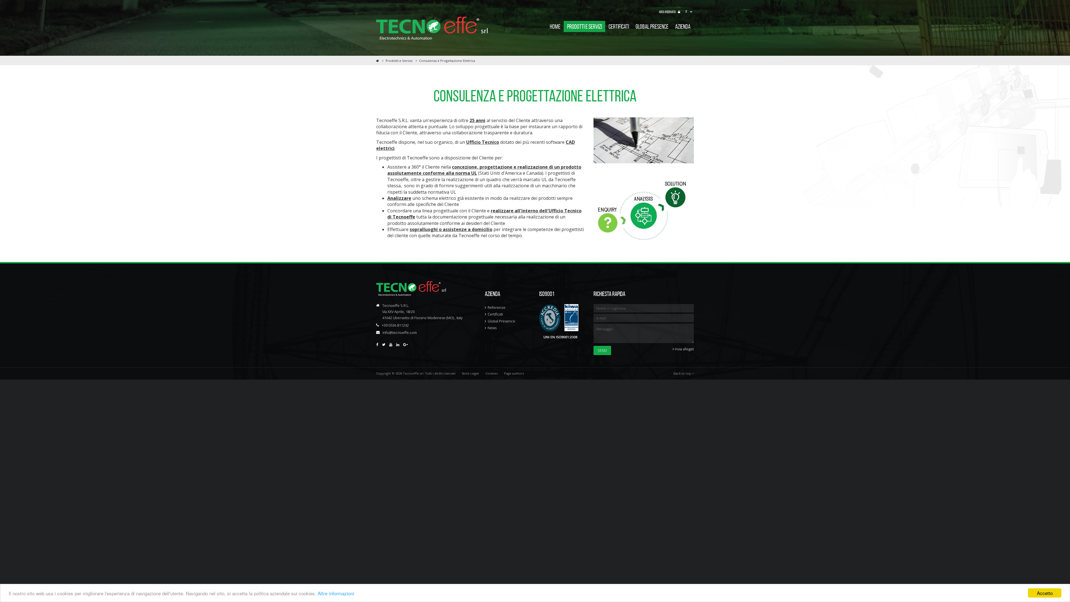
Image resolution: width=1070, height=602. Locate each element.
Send (602, 350)
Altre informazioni (336, 593)
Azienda (682, 26)
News (492, 327)
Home (555, 26)
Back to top (682, 373)
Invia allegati (684, 348)
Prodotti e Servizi (584, 26)
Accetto (1045, 592)
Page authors (514, 373)
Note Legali (470, 373)
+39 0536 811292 (395, 325)
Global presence (652, 26)
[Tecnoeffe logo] (432, 28)
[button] (689, 11)
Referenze (496, 307)
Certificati (619, 26)
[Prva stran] (377, 61)
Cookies (491, 373)
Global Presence (501, 321)
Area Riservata (667, 12)
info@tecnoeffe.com (400, 332)
